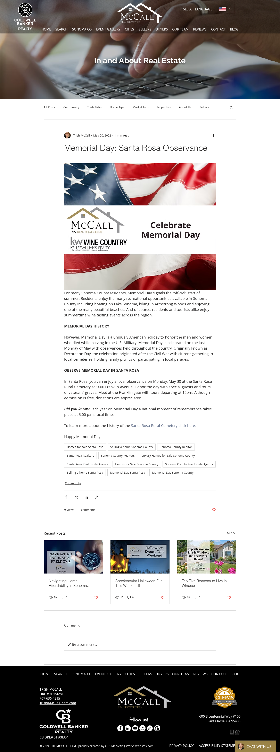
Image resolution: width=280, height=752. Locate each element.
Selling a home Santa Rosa (85, 472)
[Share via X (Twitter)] (76, 497)
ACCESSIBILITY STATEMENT (219, 745)
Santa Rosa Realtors (80, 455)
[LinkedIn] (128, 728)
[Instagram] (142, 728)
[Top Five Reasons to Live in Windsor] (206, 557)
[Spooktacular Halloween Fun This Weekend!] (140, 557)
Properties (164, 107)
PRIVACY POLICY (182, 745)
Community (71, 107)
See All (231, 533)
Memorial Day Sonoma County (172, 472)
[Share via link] (96, 497)
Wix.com (148, 746)
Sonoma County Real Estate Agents (189, 464)
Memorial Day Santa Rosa (127, 472)
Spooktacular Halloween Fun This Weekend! (139, 583)
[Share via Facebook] (66, 497)
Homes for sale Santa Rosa (85, 447)
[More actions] (213, 135)
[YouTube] (135, 728)
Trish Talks (94, 107)
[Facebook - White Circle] (120, 728)
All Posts (49, 107)
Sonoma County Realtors (118, 455)
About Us (185, 107)
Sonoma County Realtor (176, 447)
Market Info (140, 107)
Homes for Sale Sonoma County (136, 464)
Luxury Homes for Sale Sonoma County (168, 455)
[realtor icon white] (157, 728)
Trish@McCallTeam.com (58, 703)
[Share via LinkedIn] (86, 497)
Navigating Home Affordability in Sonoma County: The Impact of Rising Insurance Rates (73, 583)
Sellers (204, 107)
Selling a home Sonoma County (131, 447)
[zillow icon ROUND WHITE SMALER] (150, 728)
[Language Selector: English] (225, 9)
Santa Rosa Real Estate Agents (87, 464)
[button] (129, 29)
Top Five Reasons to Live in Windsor (204, 583)
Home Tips (117, 107)
